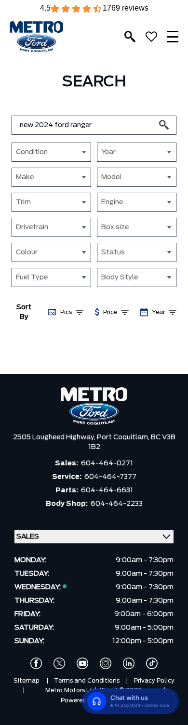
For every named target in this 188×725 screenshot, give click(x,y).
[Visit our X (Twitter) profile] (59, 663)
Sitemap (26, 681)
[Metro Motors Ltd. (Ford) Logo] (36, 37)
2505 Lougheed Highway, (55, 437)
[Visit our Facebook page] (36, 663)
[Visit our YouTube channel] (82, 663)
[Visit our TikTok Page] (152, 663)
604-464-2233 (117, 504)
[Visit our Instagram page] (105, 663)
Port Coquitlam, (124, 437)
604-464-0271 (107, 463)
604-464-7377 (110, 477)
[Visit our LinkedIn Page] (128, 663)
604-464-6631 (107, 490)
